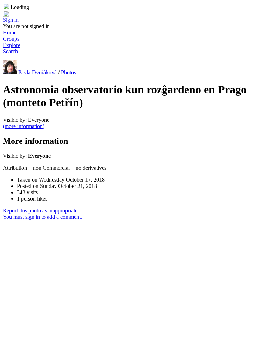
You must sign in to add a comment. (42, 217)
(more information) (23, 126)
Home (9, 32)
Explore (11, 45)
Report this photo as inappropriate (40, 211)
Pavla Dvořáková (37, 72)
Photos (68, 72)
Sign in (11, 20)
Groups (11, 39)
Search (10, 51)
